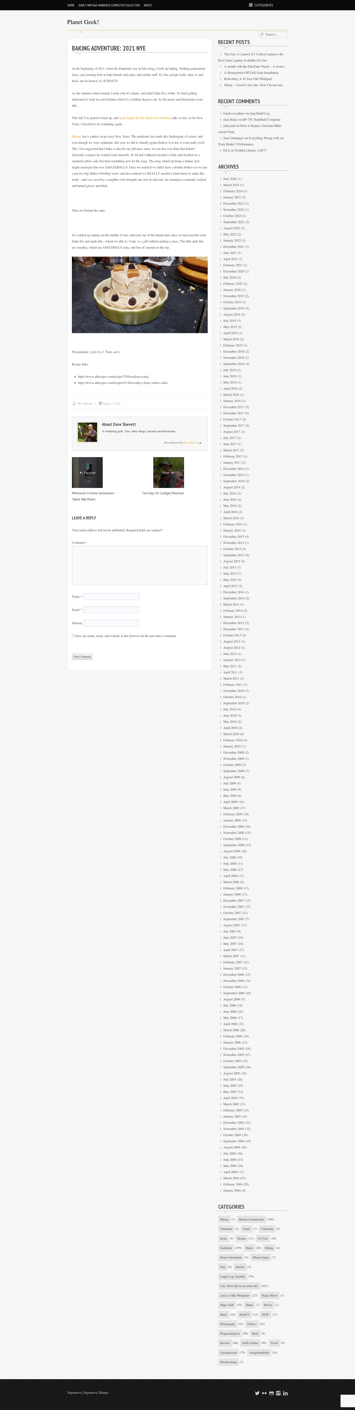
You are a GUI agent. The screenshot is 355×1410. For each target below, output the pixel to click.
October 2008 (232, 838)
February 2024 (232, 191)
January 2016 (232, 530)
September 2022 (233, 222)
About (148, 5)
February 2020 (232, 283)
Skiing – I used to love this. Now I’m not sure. (254, 85)
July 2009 (229, 783)
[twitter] (256, 1393)
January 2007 (232, 968)
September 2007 (233, 919)
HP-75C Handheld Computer (261, 119)
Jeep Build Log (260, 113)
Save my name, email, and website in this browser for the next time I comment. (126, 636)
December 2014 (233, 592)
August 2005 (231, 1073)
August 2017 (231, 431)
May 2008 (230, 869)
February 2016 (232, 524)
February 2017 (232, 456)
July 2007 (229, 931)
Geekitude (226, 1248)
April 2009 (230, 801)
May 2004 (230, 1165)
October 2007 (232, 913)
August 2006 (231, 999)
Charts (246, 1229)
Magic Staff (227, 1305)
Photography (227, 1324)
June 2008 (230, 863)
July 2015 (229, 567)
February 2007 (232, 962)
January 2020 (232, 289)
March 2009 (231, 808)
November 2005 (233, 1054)
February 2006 (232, 1036)
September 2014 (233, 598)
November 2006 (233, 980)
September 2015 (233, 555)
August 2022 (231, 228)
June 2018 (230, 376)
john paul (229, 125)
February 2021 (232, 265)
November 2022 (233, 209)
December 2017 (233, 407)
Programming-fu (230, 1333)
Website (77, 623)
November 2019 (233, 296)
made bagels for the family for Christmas (145, 118)
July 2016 (229, 493)
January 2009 (232, 820)
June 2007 (230, 937)
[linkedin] (284, 1393)
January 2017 (232, 462)
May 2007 (230, 943)
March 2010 (231, 734)
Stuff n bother (250, 1343)
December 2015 (233, 536)
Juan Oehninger (233, 138)
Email (77, 609)
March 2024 (231, 185)
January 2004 (232, 1190)
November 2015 (233, 542)
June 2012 (230, 653)
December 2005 (233, 1048)
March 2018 (231, 394)
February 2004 (232, 1184)
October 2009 (232, 764)
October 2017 (232, 419)
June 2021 (230, 252)
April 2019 (230, 333)
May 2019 (230, 326)
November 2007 (233, 906)
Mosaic (76, 136)
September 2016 (233, 481)
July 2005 (229, 1079)
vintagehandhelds (259, 1352)
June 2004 (230, 1159)
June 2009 (230, 789)
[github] (270, 1393)
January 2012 (232, 660)
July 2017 (229, 438)
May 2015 (230, 579)
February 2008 (232, 888)
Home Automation (231, 1257)
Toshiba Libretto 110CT (250, 150)
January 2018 (232, 401)
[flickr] (263, 1393)
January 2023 (232, 197)
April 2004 (230, 1172)
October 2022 (232, 215)
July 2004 (229, 1153)
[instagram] (277, 1393)
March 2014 (231, 604)
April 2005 (230, 1098)
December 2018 (233, 351)
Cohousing (267, 1229)
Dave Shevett (85, 403)
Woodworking (228, 1362)
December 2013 (233, 623)
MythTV (245, 1314)
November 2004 (233, 1128)
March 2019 (231, 339)
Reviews (225, 1343)
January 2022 (232, 240)
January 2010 (232, 746)
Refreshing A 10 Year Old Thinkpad (248, 78)
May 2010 (230, 721)
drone (223, 1238)
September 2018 (233, 363)
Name (77, 596)
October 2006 (232, 987)
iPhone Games (260, 1257)
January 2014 (232, 616)
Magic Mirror (270, 1295)
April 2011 (230, 672)
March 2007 (231, 956)
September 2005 (233, 1067)
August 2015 (231, 561)
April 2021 (230, 259)
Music (223, 1314)
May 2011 (230, 666)
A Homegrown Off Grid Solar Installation (251, 72)
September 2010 (233, 703)
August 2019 (231, 314)
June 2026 (230, 178)
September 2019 (233, 308)
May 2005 (230, 1091)
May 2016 (230, 505)
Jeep (222, 1267)
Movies (268, 1305)
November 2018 (233, 357)
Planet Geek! (83, 21)
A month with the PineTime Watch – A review (254, 66)
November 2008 (233, 832)
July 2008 (229, 857)
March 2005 (231, 1104)
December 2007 (233, 900)
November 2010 (233, 690)
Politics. (252, 1324)
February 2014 (232, 610)
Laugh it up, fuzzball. (233, 1276)
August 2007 (231, 925)
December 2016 (233, 468)
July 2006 (229, 1005)
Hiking (269, 1248)
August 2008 (231, 851)
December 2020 (233, 271)
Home (71, 5)
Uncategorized (228, 1352)
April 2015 (230, 586)
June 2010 (230, 715)
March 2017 (231, 450)
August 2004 (231, 1147)
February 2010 (232, 740)
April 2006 (230, 1024)
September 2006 (233, 993)
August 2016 (231, 487)
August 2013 (231, 641)
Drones (241, 1238)
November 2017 (233, 413)
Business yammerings (251, 1219)
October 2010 (232, 697)
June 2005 (230, 1085)
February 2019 (232, 345)
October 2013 (232, 635)
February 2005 (232, 1110)
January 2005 (232, 1116)
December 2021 (233, 246)
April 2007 (230, 950)
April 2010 (230, 727)
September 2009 (233, 771)
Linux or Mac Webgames (234, 1295)
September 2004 (233, 1141)
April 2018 (230, 388)
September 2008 (233, 845)
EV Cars (263, 1238)
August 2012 (231, 647)
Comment (79, 542)
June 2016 (230, 499)
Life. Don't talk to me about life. (239, 1286)
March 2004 (231, 1178)
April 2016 (230, 512)
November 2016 (233, 475)
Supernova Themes (96, 1392)
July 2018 (229, 370)
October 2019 (232, 302)
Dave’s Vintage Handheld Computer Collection (109, 5)
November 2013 (233, 629)
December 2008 (233, 826)
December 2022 (233, 203)
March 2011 (231, 678)
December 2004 (233, 1122)
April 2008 (230, 876)
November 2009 (233, 758)
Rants (255, 1333)
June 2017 (230, 444)
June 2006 (230, 1011)
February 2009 (232, 814)
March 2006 (231, 1030)
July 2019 (229, 320)
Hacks (249, 1248)
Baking (224, 1219)
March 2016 (231, 518)
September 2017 (233, 425)
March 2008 (231, 882)
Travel (274, 1343)
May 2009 (230, 795)
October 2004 (232, 1135)
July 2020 (229, 277)
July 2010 (229, 709)
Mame (249, 1305)
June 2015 (230, 573)
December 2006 (233, 974)
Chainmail (226, 1229)
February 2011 (232, 684)
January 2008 (232, 894)
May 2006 (230, 1017)
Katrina (240, 1267)
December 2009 (233, 752)
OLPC (265, 1314)
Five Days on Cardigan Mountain (163, 493)
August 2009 (231, 777)
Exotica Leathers (234, 113)
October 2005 (232, 1061)
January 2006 (232, 1042)
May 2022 (230, 234)
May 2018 (230, 382)
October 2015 (232, 549)
